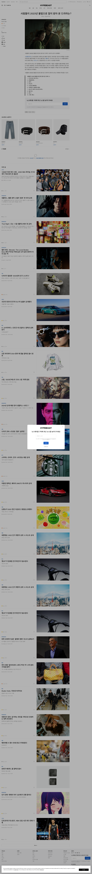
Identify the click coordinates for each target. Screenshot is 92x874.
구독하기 (46, 443)
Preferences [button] (42, 869)
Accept (83, 869)
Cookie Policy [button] (16, 869)
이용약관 (53, 438)
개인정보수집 (49, 438)
